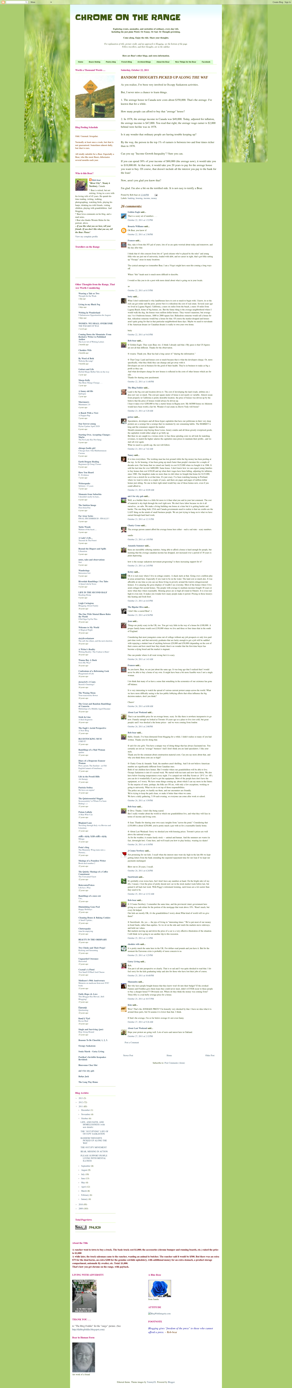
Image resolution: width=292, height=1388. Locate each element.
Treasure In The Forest (87, 540)
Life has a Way (84, 887)
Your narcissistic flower (88, 695)
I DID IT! (82, 741)
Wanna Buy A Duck (87, 660)
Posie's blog (83, 847)
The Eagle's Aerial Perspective (92, 728)
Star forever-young (87, 423)
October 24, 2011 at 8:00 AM (140, 706)
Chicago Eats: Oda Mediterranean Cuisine (92, 451)
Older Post (209, 1055)
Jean (130, 621)
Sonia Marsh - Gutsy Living (91, 1051)
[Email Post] (156, 194)
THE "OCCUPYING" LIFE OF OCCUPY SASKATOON (94, 1132)
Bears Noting (94, 62)
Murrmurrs (83, 402)
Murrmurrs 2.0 (84, 404)
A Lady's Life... (85, 537)
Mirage (81, 838)
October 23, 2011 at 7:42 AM (140, 448)
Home (80, 62)
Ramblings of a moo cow (89, 895)
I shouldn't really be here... (89, 496)
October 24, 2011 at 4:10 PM (140, 844)
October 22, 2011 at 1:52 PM (140, 220)
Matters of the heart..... (87, 529)
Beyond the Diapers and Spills (92, 548)
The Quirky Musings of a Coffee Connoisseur (93, 873)
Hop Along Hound (86, 1031)
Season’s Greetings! (86, 684)
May (83, 1182)
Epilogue (82, 393)
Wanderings (83, 570)
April (83, 1186)
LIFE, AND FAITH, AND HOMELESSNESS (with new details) (93, 1125)
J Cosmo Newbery (136, 850)
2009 (81, 1208)
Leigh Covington (86, 603)
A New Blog (83, 730)
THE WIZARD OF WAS (88, 326)
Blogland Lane (85, 822)
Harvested (82, 961)
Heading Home (84, 594)
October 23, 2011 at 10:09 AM (141, 489)
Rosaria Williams (136, 226)
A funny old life (85, 391)
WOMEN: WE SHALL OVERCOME (95, 323)
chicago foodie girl (86, 448)
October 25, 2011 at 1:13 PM (140, 938)
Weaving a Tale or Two (88, 293)
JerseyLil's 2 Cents (87, 681)
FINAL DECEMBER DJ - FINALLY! (93, 518)
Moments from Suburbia (89, 494)
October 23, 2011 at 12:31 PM (141, 519)
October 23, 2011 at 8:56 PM (140, 615)
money (154, 198)
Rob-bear (132, 340)
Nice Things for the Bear (185, 62)
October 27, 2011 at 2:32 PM (140, 1036)
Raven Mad (83, 1021)
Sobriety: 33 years (85, 485)
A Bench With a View (88, 412)
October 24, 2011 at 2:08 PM (140, 726)
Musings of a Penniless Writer (92, 860)
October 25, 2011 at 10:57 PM (141, 998)
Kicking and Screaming (88, 950)
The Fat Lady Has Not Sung (89, 439)
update (81, 752)
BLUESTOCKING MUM (90, 738)
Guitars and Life (86, 369)
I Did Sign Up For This (87, 619)
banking (131, 198)
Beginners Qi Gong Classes (89, 464)
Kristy (131, 571)
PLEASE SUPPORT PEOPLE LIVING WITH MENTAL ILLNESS (94, 1158)
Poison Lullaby (85, 812)
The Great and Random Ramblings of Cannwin (94, 705)
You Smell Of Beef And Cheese (91, 972)
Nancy (131, 455)
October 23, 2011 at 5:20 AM (140, 410)
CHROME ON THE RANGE (127, 17)
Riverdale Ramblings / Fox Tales (93, 581)
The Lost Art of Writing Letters (91, 341)
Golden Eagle (134, 212)
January (84, 1199)
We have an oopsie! (86, 790)
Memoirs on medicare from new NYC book (93, 984)
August (84, 1170)
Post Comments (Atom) (175, 1062)
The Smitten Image (87, 505)
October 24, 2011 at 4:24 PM (140, 870)
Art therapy (83, 779)
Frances (131, 240)
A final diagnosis (85, 719)
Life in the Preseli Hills (89, 776)
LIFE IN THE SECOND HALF (92, 592)
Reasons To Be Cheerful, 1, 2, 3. (93, 1040)
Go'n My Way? (84, 662)
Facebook (206, 62)
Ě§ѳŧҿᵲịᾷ (82, 1007)
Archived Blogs (144, 62)
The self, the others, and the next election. (95, 640)
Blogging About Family (88, 605)
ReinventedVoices (86, 885)
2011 (81, 1106)
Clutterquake (84, 928)
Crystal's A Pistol (86, 969)
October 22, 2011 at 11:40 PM (141, 381)
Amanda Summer (136, 545)
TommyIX (151, 1382)
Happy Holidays (85, 909)
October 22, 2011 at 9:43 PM (140, 334)
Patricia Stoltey (85, 787)
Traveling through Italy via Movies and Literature (94, 826)
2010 (81, 1204)
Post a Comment (132, 1042)
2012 (81, 1102)
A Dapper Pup (84, 415)
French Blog (126, 62)
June (83, 1178)
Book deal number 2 (86, 863)
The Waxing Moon (87, 692)
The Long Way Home (88, 1082)
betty (130, 296)
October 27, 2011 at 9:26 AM (140, 1021)
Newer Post (128, 1055)
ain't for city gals (135, 496)
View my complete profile (86, 236)
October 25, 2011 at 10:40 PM (141, 975)
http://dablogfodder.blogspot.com (88, 1329)
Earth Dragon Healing (88, 461)
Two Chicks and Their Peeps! (91, 947)
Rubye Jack (83, 1076)
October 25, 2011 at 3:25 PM (140, 955)
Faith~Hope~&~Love (87, 994)
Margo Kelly (84, 380)
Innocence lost (84, 573)
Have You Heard (86, 472)
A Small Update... (85, 920)
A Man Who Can (85, 814)
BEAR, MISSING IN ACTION (94, 1151)
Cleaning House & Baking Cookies (94, 917)
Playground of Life (86, 673)
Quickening (83, 1010)
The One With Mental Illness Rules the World (94, 615)
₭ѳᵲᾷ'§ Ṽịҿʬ (84, 1018)
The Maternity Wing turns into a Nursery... (91, 851)
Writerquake (84, 483)
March (84, 1190)
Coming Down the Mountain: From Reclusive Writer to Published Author (94, 337)
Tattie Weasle (84, 526)
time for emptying (85, 931)
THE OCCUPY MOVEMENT (94, 1147)
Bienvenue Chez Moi (87, 1065)
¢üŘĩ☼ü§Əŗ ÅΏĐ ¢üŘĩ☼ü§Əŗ (92, 836)
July (83, 1174)
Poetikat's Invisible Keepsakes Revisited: (92, 1058)
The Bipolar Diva (136, 607)
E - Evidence (83, 475)
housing (139, 198)
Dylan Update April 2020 (89, 426)
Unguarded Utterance (88, 958)
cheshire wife (134, 944)
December (85, 1110)
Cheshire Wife (85, 350)
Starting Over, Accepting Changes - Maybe (94, 436)
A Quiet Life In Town (87, 584)
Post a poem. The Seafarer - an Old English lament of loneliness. (92, 767)
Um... (80, 898)
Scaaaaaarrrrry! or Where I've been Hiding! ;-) (92, 802)
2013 (81, 1098)
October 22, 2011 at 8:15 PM (140, 290)
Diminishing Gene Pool (89, 906)
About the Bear (163, 62)
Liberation (82, 551)
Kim (130, 1004)
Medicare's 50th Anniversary (91, 980)
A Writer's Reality (86, 649)
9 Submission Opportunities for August (94, 315)
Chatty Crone (134, 525)
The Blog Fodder (135, 387)
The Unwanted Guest (87, 876)
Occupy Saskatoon (87, 1045)
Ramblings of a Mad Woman (91, 749)
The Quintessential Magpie (90, 798)
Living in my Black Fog (89, 304)
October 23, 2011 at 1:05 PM (140, 539)
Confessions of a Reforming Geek (93, 671)
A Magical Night (85, 629)
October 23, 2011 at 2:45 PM (140, 565)
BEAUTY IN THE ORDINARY (92, 939)
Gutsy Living (134, 961)
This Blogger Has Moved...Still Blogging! (91, 997)
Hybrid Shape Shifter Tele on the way (93, 371)
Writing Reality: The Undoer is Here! (93, 651)
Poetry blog (111, 62)
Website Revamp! (85, 361)
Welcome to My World (88, 627)
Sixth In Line (84, 717)
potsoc (131, 416)
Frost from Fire (84, 507)
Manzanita (133, 981)
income (147, 198)
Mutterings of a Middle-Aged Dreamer (94, 708)
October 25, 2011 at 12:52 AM (141, 893)
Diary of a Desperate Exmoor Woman (91, 762)
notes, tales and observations (91, 559)
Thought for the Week (87, 296)
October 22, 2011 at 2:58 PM (140, 234)
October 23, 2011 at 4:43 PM (140, 600)
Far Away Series (85, 516)
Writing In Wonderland (89, 312)
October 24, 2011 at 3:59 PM (140, 800)
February (85, 1194)
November (86, 1114)
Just (80, 562)
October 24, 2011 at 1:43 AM (140, 659)
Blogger (171, 1382)
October (85, 1118)
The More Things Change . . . (90, 382)
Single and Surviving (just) (90, 1029)
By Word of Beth (86, 358)
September (86, 1165)
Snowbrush (133, 876)
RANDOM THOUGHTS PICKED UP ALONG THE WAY (94, 1141)
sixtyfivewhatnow (86, 638)
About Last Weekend (137, 712)
